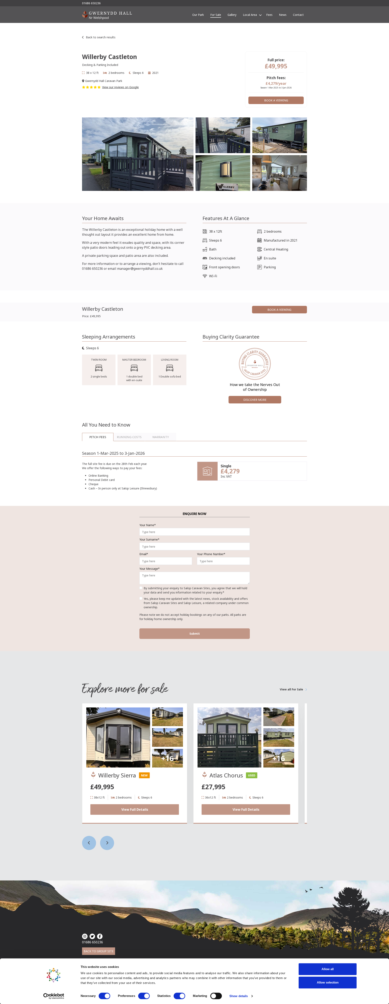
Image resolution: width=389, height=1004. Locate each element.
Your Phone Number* (211, 554)
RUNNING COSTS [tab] (129, 437)
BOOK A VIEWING (276, 100)
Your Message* (149, 569)
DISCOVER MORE (254, 400)
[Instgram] (85, 936)
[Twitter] (92, 936)
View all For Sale (291, 689)
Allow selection (328, 982)
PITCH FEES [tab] (97, 437)
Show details (238, 996)
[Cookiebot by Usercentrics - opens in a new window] (54, 996)
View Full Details (134, 809)
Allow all (328, 969)
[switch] (144, 996)
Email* (143, 554)
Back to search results (100, 37)
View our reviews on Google (120, 87)
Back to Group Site (98, 951)
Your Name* (147, 525)
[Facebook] (100, 936)
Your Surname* (149, 539)
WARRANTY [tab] (160, 437)
